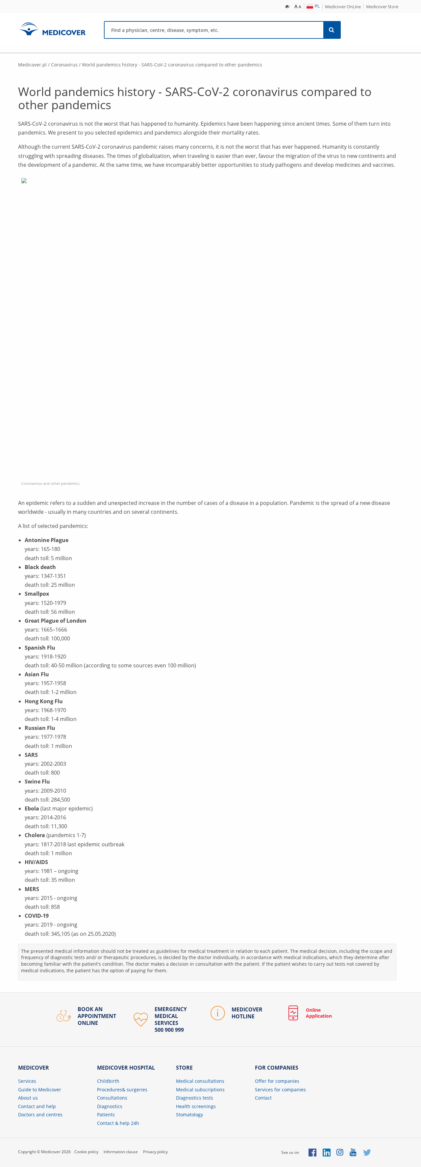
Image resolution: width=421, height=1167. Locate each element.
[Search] (331, 29)
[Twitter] (367, 1152)
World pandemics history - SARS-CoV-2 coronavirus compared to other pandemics (172, 65)
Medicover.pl (32, 65)
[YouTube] (353, 1152)
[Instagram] (340, 1152)
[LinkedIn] (327, 1152)
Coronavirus (64, 65)
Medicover (52, 28)
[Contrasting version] (287, 6)
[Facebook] (312, 1152)
